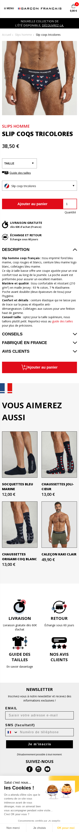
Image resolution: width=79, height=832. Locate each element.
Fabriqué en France (24, 342)
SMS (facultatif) (20, 725)
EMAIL (11, 708)
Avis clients (15, 351)
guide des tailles (62, 321)
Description (15, 249)
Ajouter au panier (32, 204)
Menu (10, 8)
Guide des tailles (20, 172)
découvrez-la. (53, 25)
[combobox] (11, 732)
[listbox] (39, 186)
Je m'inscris (39, 744)
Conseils (12, 334)
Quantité (70, 212)
